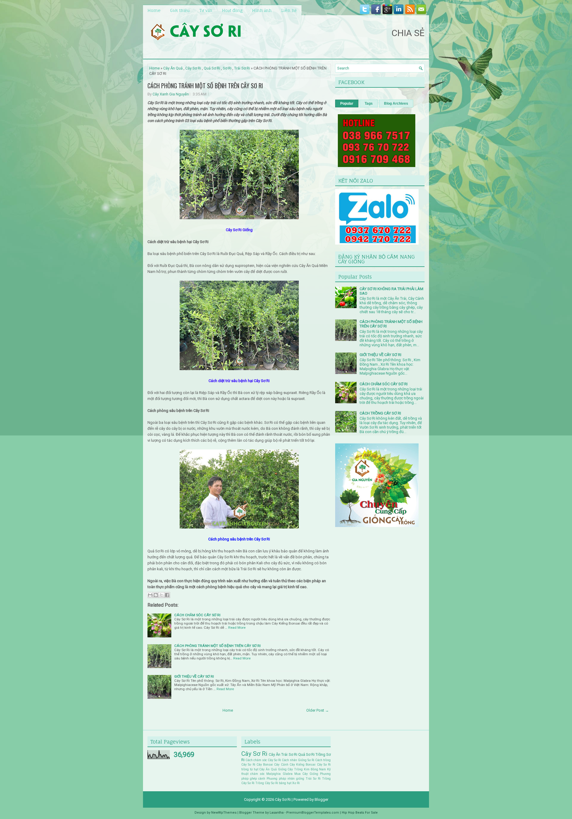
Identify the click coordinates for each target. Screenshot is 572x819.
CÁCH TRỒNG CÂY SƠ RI (380, 413)
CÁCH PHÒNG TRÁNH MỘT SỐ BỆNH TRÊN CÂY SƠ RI (205, 86)
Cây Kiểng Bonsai (303, 765)
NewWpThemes (224, 813)
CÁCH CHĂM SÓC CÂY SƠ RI (197, 615)
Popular (346, 103)
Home (154, 10)
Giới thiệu (180, 10)
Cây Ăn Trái (278, 754)
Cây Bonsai (265, 765)
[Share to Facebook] (167, 595)
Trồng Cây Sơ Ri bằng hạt (273, 783)
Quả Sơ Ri (212, 68)
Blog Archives (396, 103)
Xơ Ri (296, 783)
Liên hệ (288, 10)
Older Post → (317, 710)
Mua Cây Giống (306, 774)
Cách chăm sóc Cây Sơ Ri (263, 760)
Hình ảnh (262, 10)
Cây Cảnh (281, 765)
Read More (236, 627)
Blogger (321, 799)
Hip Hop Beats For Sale (360, 813)
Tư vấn (205, 10)
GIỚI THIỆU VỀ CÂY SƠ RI (194, 676)
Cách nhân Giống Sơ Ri (298, 760)
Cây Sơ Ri (193, 68)
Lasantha (277, 813)
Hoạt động (232, 10)
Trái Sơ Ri (242, 68)
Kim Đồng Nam (315, 769)
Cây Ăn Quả (173, 68)
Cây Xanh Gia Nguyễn (171, 94)
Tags (369, 103)
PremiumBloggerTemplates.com (312, 813)
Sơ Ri (227, 68)
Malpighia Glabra (279, 774)
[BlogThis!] (156, 595)
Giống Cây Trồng (290, 769)
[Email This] (150, 595)
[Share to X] (161, 595)
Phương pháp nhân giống (285, 779)
